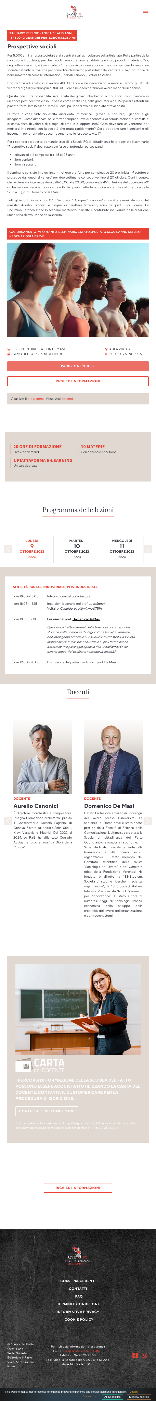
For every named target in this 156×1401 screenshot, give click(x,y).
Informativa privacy (78, 1312)
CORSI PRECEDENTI (78, 1281)
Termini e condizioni (78, 1304)
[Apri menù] (139, 13)
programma (35, 399)
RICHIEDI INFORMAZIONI (78, 381)
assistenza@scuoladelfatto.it (83, 1351)
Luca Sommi (97, 604)
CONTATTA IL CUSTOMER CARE (47, 1111)
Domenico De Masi (86, 619)
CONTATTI (78, 1289)
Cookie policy (79, 1319)
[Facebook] (135, 1355)
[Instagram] (144, 1355)
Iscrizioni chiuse (78, 366)
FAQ (79, 1296)
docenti (67, 399)
